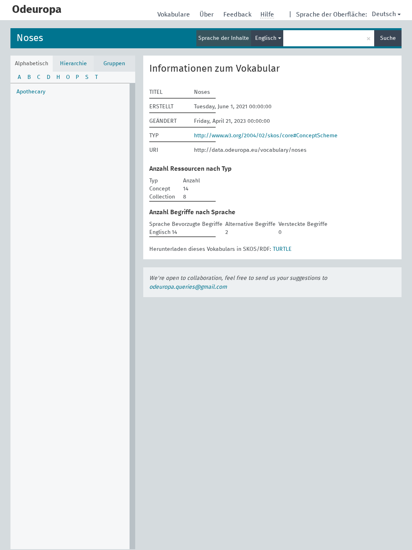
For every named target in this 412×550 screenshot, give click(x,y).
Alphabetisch (31, 63)
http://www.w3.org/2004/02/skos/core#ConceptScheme (266, 136)
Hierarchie (73, 63)
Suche (388, 38)
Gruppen (114, 63)
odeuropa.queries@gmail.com (188, 287)
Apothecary (30, 92)
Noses (29, 38)
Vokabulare (174, 14)
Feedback (238, 14)
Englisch (266, 38)
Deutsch (384, 14)
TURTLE (282, 249)
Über (207, 14)
